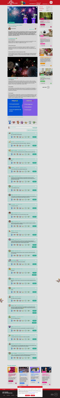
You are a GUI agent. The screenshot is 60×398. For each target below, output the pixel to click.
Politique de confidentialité (31, 392)
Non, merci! (32, 395)
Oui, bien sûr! (27, 395)
